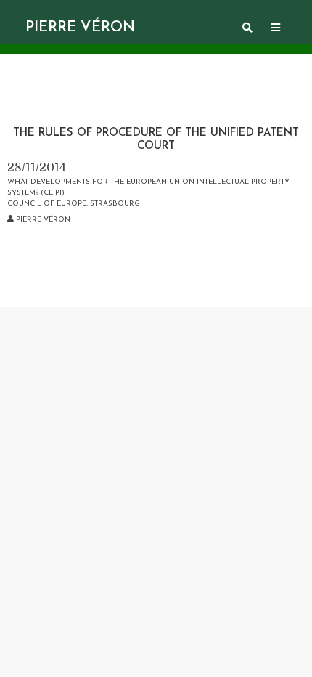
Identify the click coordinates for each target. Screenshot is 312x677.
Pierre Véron (80, 27)
